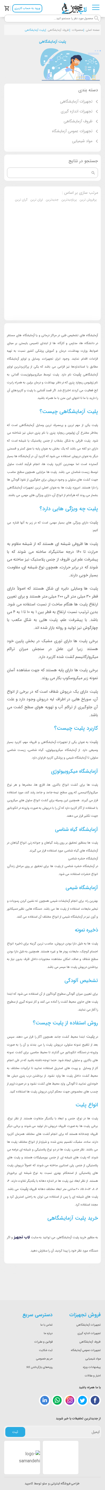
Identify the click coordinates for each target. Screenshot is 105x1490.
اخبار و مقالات (93, 1376)
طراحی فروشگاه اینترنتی (65, 1483)
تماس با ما (46, 1325)
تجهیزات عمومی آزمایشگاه (86, 1350)
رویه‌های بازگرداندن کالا (39, 1367)
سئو (44, 1483)
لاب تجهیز (22, 1237)
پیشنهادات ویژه (92, 1367)
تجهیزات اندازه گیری (89, 1333)
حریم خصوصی (44, 1359)
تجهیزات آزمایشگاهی (88, 1325)
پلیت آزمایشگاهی (35, 30)
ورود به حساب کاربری (27, 8)
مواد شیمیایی (93, 1359)
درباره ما (48, 1333)
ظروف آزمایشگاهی (58, 30)
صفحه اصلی (92, 30)
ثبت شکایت (46, 1350)
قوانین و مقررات (43, 1342)
